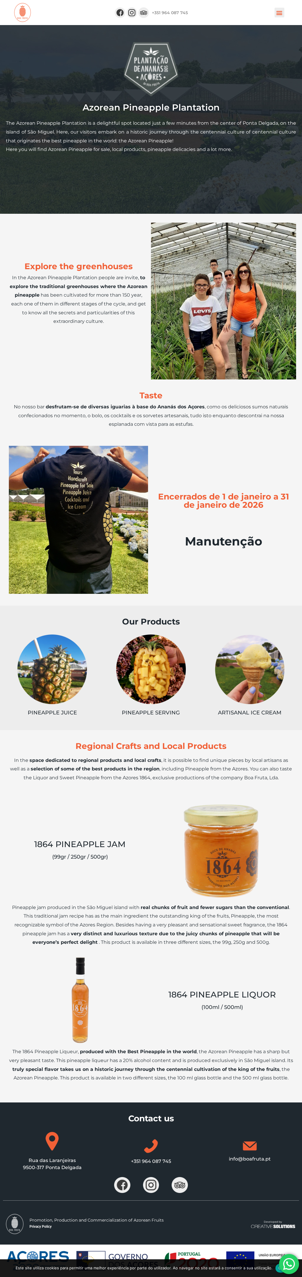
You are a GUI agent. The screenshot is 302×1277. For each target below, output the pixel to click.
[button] (279, 12)
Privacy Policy (40, 1227)
